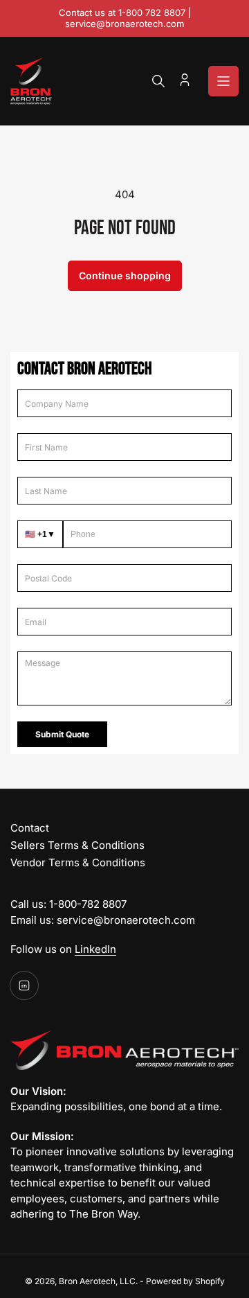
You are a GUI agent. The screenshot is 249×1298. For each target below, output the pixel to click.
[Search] (158, 81)
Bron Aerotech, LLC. (98, 1281)
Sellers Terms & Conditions (77, 845)
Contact (29, 827)
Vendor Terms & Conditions (77, 862)
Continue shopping (125, 275)
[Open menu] (223, 81)
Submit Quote (62, 734)
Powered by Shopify (185, 1281)
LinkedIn (95, 949)
